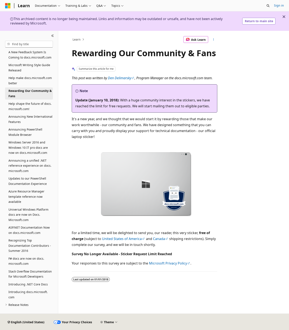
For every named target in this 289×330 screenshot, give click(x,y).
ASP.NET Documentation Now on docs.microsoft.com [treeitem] (29, 230)
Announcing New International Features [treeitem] (30, 119)
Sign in (279, 5)
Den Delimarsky (119, 78)
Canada (159, 238)
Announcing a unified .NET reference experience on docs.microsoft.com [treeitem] (29, 165)
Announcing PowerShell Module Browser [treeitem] (25, 132)
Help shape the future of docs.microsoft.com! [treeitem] (30, 106)
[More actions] (213, 39)
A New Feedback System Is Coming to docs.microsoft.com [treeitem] (29, 54)
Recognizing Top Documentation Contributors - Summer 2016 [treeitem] (29, 245)
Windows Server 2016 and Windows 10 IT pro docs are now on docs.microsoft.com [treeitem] (28, 147)
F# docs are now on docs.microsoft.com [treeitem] (26, 261)
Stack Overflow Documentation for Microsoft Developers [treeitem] (30, 274)
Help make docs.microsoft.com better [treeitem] (30, 80)
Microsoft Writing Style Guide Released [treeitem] (29, 67)
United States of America (122, 238)
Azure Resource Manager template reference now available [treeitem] (26, 196)
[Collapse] (52, 36)
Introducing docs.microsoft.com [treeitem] (28, 294)
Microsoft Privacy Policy (168, 263)
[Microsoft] (8, 5)
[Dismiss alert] (284, 16)
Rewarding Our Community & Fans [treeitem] (30, 93)
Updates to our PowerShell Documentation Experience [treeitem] (27, 181)
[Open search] (268, 6)
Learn (77, 39)
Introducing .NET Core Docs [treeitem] (28, 284)
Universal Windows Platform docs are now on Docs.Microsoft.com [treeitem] (28, 214)
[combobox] (29, 44)
